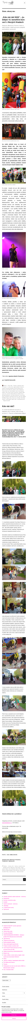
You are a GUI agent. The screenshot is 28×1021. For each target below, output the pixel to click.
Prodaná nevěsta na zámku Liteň (11, 946)
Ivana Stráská (12, 391)
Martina (5, 866)
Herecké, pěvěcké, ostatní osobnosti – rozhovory (14, 896)
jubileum (3, 392)
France (3, 391)
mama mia (4, 393)
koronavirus (16, 392)
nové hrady (12, 395)
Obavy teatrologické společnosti (10, 944)
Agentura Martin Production (19, 387)
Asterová (4, 388)
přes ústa (20, 396)
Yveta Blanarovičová (21, 399)
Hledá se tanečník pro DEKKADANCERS (13, 951)
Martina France (18, 869)
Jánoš (16, 391)
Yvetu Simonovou (12, 871)
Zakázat (14, 1018)
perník (3, 396)
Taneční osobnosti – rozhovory (10, 904)
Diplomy (14, 389)
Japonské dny (6, 938)
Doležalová (21, 389)
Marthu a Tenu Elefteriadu (10, 869)
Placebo (5, 964)
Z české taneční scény (8, 907)
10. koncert (4, 387)
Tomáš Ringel (8, 399)
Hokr (6, 391)
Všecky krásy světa (7, 931)
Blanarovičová (20, 388)
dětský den (10, 389)
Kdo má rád (8, 392)
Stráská (3, 399)
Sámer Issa (14, 397)
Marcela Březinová (14, 393)
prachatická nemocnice (14, 396)
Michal (5, 385)
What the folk (6, 929)
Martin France (20, 393)
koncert (12, 392)
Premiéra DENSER (7, 933)
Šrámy (4, 958)
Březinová (4, 389)
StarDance (4, 990)
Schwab (18, 397)
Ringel (7, 397)
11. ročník (9, 387)
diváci (18, 389)
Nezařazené (6, 898)
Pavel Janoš (22, 395)
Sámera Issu (22, 870)
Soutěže (5, 902)
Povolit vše (14, 1015)
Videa (3, 993)
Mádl (23, 392)
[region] (14, 1013)
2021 (12, 387)
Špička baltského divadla (9, 942)
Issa (8, 391)
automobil (8, 388)
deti (7, 389)
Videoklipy (5, 905)
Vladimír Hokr (13, 399)
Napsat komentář (6, 400)
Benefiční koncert (13, 388)
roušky (10, 397)
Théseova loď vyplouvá (8, 940)
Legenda (20, 392)
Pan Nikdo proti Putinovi (9, 962)
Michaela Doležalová (6, 395)
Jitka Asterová (21, 391)
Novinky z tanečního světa (18, 385)
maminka (8, 393)
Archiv (3, 996)
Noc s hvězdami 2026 (8, 969)
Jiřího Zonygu (17, 867)
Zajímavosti (6, 909)
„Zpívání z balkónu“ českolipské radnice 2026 (13, 960)
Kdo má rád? (8, 406)
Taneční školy (5, 999)
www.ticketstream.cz (7, 822)
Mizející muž (6, 953)
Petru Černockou (16, 870)
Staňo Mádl (23, 397)
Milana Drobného (9, 870)
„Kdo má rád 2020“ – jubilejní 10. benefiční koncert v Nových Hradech (13, 19)
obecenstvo (17, 395)
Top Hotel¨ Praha (5, 871)
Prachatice (7, 396)
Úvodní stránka (5, 986)
